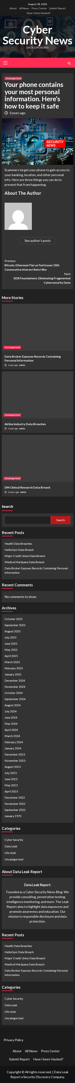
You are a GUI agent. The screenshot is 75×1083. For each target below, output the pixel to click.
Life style (10, 852)
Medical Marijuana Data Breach (24, 562)
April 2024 (11, 729)
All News (24, 8)
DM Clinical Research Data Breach (27, 487)
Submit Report (57, 8)
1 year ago (13, 365)
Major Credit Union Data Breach (25, 556)
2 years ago (13, 492)
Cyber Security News (37, 35)
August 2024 (13, 705)
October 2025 (14, 619)
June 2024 (11, 717)
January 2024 (13, 748)
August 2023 (13, 766)
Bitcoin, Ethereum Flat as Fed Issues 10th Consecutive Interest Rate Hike (32, 265)
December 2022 (15, 797)
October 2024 (14, 692)
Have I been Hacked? (38, 12)
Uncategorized (13, 78)
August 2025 (13, 631)
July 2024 (11, 711)
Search (7, 506)
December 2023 (15, 754)
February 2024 (14, 742)
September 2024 (15, 699)
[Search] (69, 63)
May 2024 (11, 723)
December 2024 (15, 680)
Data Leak (11, 846)
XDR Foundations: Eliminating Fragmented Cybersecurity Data (41, 278)
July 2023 (11, 773)
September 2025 (15, 625)
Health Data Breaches (18, 543)
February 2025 (14, 668)
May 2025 (11, 649)
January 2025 (13, 674)
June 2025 (11, 643)
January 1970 (13, 816)
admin (22, 365)
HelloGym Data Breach (19, 549)
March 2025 (12, 662)
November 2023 (15, 760)
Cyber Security (14, 839)
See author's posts (38, 241)
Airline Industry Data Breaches (25, 424)
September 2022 (15, 809)
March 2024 (12, 736)
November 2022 (15, 803)
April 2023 (11, 791)
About (13, 8)
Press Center (39, 8)
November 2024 (15, 686)
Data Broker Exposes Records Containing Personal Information (36, 570)
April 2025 (11, 656)
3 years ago (17, 113)
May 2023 (11, 785)
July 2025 (11, 637)
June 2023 (11, 779)
